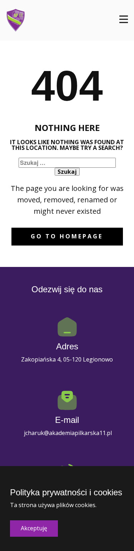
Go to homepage (67, 236)
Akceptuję (34, 528)
